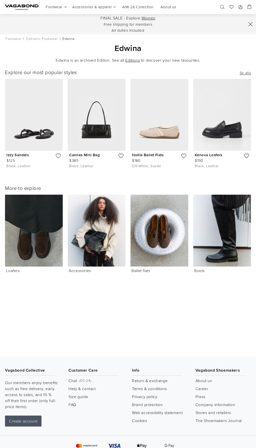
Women (149, 18)
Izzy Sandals (17, 154)
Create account (23, 421)
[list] (128, 124)
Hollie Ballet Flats (148, 154)
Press (201, 396)
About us (204, 380)
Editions (132, 60)
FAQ (72, 404)
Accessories (80, 270)
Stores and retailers (213, 412)
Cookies (139, 420)
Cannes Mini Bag (84, 154)
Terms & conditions (149, 388)
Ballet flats (141, 270)
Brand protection (147, 404)
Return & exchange (150, 380)
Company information (215, 404)
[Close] (250, 24)
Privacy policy (144, 396)
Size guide (78, 396)
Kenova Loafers (208, 154)
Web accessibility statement (157, 412)
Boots (199, 270)
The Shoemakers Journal (219, 420)
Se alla (245, 73)
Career (202, 388)
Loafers (13, 270)
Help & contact (82, 388)
